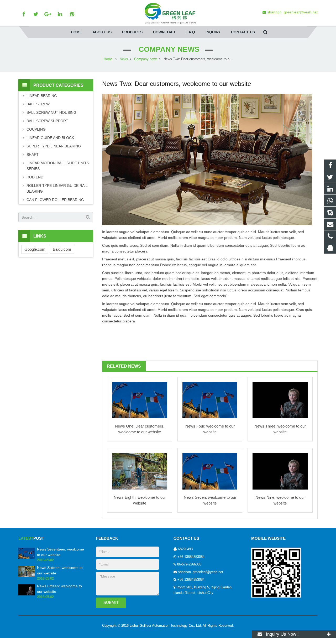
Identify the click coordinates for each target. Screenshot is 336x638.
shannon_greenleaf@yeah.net (200, 572)
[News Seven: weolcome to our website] (210, 471)
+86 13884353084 (190, 557)
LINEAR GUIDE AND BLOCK (50, 138)
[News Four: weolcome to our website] (210, 400)
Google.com (34, 249)
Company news (168, 49)
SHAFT (33, 154)
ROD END (35, 177)
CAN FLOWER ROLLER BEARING (55, 200)
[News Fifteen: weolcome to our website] (26, 594)
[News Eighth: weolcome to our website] (139, 471)
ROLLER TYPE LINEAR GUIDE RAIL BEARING (57, 188)
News (124, 59)
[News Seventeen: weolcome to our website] (26, 557)
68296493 (185, 549)
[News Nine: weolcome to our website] (280, 471)
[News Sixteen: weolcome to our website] (26, 576)
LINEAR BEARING (42, 96)
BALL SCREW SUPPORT (47, 121)
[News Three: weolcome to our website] (280, 400)
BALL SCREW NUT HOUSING (51, 112)
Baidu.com (62, 249)
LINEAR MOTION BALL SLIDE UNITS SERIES (58, 166)
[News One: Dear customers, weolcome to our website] (139, 400)
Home (108, 59)
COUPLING (36, 129)
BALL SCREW (38, 104)
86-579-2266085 (189, 564)
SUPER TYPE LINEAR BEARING (54, 146)
